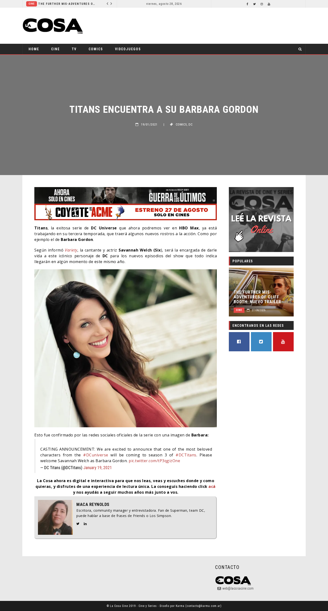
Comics (96, 49)
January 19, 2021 (97, 467)
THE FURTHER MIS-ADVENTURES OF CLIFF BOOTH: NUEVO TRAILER (52, 4)
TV (74, 49)
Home (34, 49)
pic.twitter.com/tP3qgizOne (154, 460)
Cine (104, 3)
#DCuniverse (95, 455)
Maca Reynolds (92, 504)
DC (190, 124)
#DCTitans (186, 455)
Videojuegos (128, 49)
